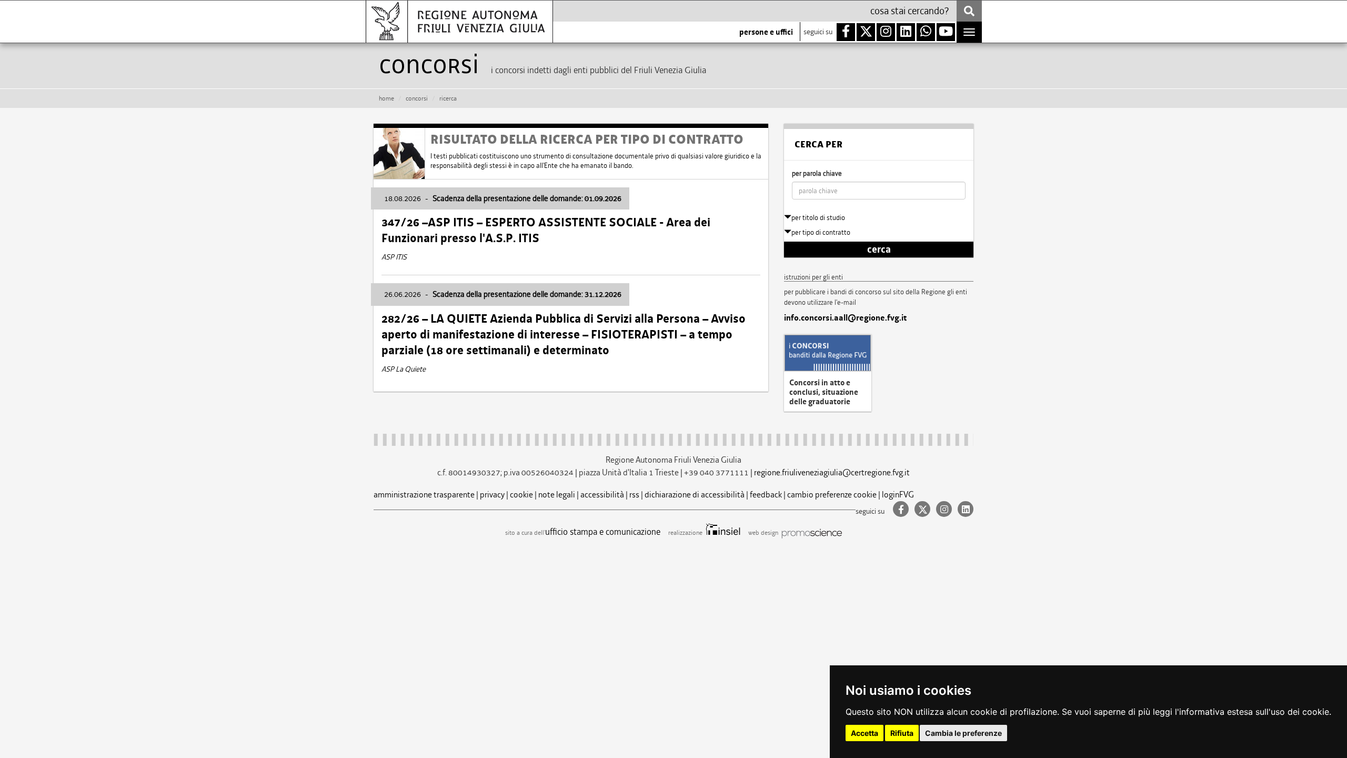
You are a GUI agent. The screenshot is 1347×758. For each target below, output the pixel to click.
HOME (386, 98)
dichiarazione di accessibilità (695, 494)
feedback (766, 494)
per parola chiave (817, 173)
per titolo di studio (818, 217)
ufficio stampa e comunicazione (602, 531)
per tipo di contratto (820, 232)
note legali (556, 494)
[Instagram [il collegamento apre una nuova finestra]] (942, 509)
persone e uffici (766, 32)
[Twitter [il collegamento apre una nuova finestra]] (921, 509)
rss (634, 494)
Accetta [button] (864, 733)
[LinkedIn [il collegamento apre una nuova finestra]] (963, 509)
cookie (521, 494)
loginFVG (898, 494)
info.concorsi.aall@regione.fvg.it (845, 318)
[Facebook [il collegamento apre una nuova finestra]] (899, 509)
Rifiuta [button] (901, 733)
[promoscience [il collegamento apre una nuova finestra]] (811, 532)
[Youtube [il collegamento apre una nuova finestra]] (946, 32)
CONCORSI (417, 98)
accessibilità (602, 494)
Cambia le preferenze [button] (963, 733)
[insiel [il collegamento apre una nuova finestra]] (722, 532)
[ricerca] (969, 11)
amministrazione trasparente (424, 494)
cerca (879, 249)
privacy (492, 494)
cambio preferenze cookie (832, 494)
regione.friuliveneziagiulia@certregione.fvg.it (832, 472)
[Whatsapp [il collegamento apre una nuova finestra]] (926, 32)
